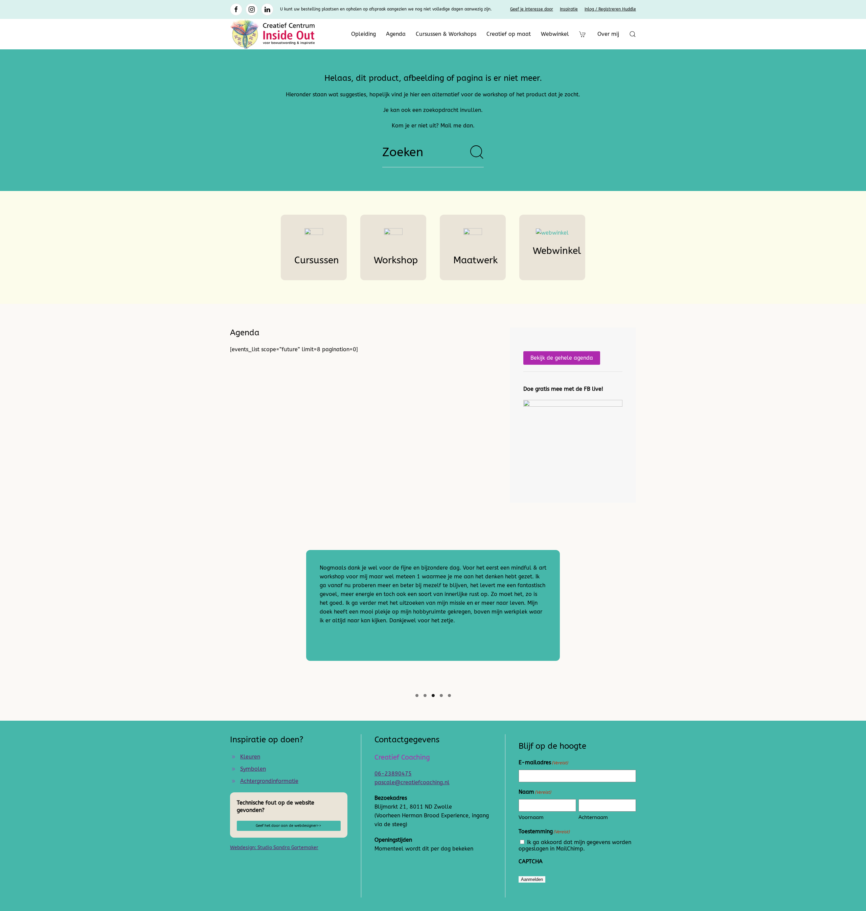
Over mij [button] (608, 34)
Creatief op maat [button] (508, 34)
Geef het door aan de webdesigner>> (288, 825)
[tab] (416, 695)
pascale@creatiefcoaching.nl (412, 782)
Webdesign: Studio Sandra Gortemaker (274, 847)
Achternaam (593, 817)
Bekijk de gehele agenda (561, 358)
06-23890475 (393, 773)
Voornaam (531, 817)
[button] (632, 34)
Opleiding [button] (363, 34)
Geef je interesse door (531, 9)
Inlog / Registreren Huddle (610, 9)
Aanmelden (532, 879)
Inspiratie (569, 9)
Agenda (396, 34)
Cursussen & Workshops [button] (446, 34)
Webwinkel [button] (555, 34)
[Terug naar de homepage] (272, 34)
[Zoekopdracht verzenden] (477, 152)
